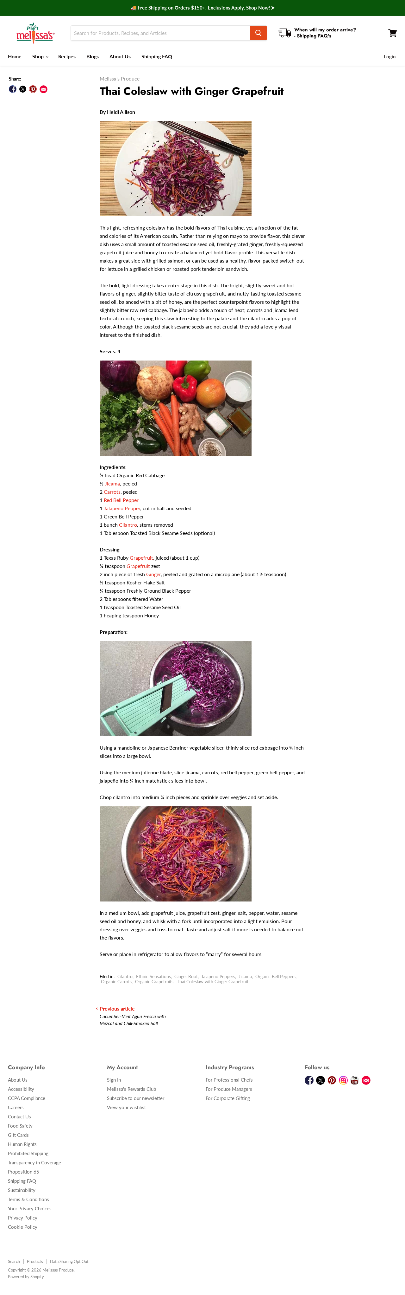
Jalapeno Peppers (218, 976)
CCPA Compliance (26, 1098)
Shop (38, 56)
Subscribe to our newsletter (135, 1098)
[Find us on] (43, 89)
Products (35, 1261)
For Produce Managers (229, 1089)
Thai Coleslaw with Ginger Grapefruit (212, 981)
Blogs (92, 56)
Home (15, 56)
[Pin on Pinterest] (33, 89)
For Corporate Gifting (228, 1098)
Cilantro (128, 525)
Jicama (112, 483)
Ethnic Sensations (153, 976)
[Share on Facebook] (12, 89)
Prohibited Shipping (28, 1153)
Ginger (153, 574)
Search (14, 1261)
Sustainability (21, 1190)
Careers (16, 1107)
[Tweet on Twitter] (23, 89)
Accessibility (21, 1089)
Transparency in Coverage (34, 1162)
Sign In (114, 1080)
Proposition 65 (23, 1172)
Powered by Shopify (26, 1276)
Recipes (67, 56)
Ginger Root (186, 976)
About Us (120, 56)
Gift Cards (18, 1135)
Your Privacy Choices (30, 1208)
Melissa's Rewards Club (131, 1089)
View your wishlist (126, 1107)
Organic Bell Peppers (275, 976)
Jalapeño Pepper (122, 508)
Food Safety (20, 1126)
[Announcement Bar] (202, 8)
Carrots (112, 492)
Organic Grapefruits (154, 981)
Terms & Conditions (28, 1199)
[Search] (258, 33)
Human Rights (22, 1144)
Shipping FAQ (156, 56)
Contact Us (19, 1116)
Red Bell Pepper (121, 500)
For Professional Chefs (229, 1080)
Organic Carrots (116, 981)
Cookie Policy (22, 1227)
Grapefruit (141, 558)
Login (390, 56)
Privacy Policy (22, 1217)
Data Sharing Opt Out (69, 1261)
